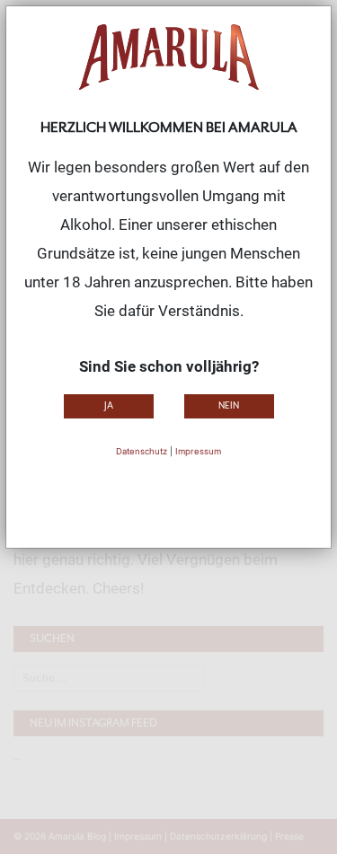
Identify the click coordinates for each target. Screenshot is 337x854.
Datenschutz (141, 451)
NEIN (228, 405)
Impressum (198, 451)
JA (108, 405)
